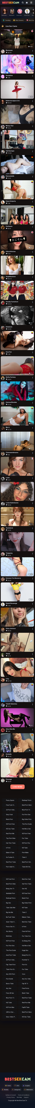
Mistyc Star (10, 125)
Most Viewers (20, 20)
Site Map (19, 1097)
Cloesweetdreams (12, 452)
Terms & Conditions (23, 1095)
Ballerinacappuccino (13, 100)
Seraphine (9, 75)
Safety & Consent (11, 1095)
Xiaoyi (8, 653)
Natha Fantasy (11, 377)
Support (26, 1097)
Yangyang (9, 553)
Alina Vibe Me (10, 729)
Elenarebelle (10, 176)
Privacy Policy (11, 1097)
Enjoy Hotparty (11, 201)
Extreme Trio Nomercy (13, 578)
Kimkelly (8, 754)
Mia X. (8, 427)
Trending (7, 20)
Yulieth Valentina (11, 704)
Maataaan (9, 50)
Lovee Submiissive (12, 503)
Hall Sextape (10, 151)
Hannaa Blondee (11, 402)
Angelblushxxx (11, 276)
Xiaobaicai (9, 528)
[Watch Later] (27, 2)
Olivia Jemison (11, 628)
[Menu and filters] (31, 2)
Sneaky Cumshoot (12, 301)
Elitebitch (9, 327)
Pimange (9, 779)
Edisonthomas (11, 251)
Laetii (8, 477)
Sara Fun (9, 352)
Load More (17, 787)
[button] (17, 32)
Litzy (7, 679)
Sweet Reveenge (11, 603)
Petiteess (9, 226)
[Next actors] (32, 11)
